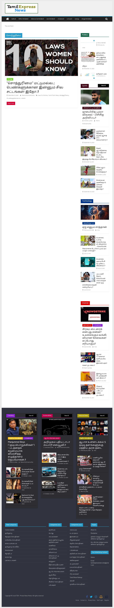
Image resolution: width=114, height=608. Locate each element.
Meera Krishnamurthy (28, 95)
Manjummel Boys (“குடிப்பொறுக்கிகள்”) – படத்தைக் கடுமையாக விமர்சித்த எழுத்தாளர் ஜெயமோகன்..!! (21, 451)
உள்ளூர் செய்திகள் (87, 19)
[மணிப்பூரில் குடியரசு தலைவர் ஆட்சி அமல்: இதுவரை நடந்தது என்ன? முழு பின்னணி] (84, 456)
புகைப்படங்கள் (10, 560)
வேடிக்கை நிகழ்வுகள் (57, 568)
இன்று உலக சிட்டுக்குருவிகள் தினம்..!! (101, 375)
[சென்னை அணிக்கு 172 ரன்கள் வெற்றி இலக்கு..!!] (88, 179)
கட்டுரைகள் (61, 19)
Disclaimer (94, 533)
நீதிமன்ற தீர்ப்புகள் (56, 565)
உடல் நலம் (69, 19)
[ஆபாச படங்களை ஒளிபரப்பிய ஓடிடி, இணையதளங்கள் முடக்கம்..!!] (88, 353)
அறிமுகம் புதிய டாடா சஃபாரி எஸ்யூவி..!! (57, 443)
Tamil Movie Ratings (76, 577)
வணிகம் (52, 546)
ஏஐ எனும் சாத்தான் (94, 227)
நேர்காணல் (74, 547)
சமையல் (73, 530)
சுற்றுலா (52, 561)
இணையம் (87, 325)
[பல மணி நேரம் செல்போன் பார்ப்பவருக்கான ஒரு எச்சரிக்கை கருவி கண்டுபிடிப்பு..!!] (88, 273)
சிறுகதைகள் (75, 540)
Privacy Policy (91, 600)
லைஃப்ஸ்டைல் (11, 543)
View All (103, 86)
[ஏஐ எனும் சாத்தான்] (95, 206)
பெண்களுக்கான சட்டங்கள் (16, 98)
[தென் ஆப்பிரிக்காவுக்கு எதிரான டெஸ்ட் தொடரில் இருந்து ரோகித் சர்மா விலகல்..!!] (88, 147)
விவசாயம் (53, 552)
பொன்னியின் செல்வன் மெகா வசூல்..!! (28, 471)
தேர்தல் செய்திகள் (12, 537)
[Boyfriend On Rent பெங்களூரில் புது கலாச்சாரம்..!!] (13, 494)
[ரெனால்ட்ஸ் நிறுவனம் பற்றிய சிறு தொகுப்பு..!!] (49, 468)
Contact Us (83, 600)
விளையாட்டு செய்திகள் (37, 19)
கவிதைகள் (74, 560)
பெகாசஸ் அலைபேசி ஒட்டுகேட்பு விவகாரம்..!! (100, 262)
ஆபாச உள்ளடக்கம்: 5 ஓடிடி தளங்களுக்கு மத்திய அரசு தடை (92, 445)
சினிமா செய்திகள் (23, 19)
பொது (10, 79)
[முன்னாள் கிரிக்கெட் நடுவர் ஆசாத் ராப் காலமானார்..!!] (88, 130)
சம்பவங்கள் (53, 537)
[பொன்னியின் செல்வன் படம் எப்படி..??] (13, 480)
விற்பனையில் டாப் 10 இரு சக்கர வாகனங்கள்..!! (63, 458)
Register (106, 600)
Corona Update (9, 530)
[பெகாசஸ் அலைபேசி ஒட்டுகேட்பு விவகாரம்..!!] (88, 258)
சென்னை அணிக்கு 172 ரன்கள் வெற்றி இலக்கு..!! (101, 184)
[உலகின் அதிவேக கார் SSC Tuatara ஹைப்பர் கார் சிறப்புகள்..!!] (49, 482)
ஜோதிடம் (8, 554)
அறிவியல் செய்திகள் (78, 554)
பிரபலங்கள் (74, 574)
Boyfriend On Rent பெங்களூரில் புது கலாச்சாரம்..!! (28, 497)
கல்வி (72, 581)
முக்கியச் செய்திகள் (77, 584)
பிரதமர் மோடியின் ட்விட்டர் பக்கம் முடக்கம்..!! (100, 390)
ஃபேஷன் (52, 585)
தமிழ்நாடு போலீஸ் (12, 547)
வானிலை (53, 549)
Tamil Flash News (53, 95)
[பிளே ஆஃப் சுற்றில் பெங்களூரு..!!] (88, 166)
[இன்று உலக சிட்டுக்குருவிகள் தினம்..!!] (88, 372)
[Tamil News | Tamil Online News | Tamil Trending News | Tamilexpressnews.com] (7, 19)
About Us (93, 530)
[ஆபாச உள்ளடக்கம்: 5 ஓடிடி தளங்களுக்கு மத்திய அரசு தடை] (92, 420)
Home (77, 600)
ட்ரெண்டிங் (97, 325)
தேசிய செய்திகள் (86, 438)
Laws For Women (43, 95)
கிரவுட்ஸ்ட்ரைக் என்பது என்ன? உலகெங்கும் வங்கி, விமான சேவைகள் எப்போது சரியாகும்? (94, 336)
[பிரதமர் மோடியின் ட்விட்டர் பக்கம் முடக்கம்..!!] (88, 385)
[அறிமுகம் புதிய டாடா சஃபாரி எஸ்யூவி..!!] (57, 420)
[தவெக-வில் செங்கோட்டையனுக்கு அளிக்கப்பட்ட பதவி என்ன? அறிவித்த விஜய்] (88, 44)
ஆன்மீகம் (52, 575)
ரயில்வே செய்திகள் (12, 540)
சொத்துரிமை (64, 95)
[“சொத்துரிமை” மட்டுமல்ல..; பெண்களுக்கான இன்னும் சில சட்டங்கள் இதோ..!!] (41, 40)
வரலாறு (77, 19)
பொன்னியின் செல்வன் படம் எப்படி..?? (27, 483)
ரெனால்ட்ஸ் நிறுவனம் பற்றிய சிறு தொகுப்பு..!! (62, 472)
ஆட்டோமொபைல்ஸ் (52, 438)
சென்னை (9, 550)
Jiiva (98, 230)
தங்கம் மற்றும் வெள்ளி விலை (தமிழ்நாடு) (99, 538)
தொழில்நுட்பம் (88, 223)
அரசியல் (13, 19)
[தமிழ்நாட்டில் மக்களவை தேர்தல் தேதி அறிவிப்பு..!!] (88, 65)
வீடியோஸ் (74, 571)
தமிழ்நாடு (8, 533)
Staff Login (100, 600)
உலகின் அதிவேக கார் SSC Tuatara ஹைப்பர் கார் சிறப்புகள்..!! (62, 487)
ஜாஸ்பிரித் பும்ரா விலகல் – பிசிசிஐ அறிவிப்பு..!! (93, 115)
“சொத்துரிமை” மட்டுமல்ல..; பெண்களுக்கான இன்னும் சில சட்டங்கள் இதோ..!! (35, 87)
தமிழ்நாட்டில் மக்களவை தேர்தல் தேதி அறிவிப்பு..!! (101, 68)
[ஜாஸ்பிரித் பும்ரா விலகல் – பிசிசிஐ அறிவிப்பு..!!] (95, 91)
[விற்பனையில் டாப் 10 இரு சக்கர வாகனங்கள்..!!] (49, 453)
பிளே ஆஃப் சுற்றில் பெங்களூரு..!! (101, 169)
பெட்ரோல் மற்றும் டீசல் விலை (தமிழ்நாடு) (99, 543)
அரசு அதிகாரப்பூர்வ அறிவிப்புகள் (56, 541)
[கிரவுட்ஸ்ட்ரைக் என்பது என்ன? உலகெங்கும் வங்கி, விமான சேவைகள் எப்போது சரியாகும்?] (95, 308)
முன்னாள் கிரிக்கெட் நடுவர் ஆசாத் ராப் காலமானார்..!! (101, 135)
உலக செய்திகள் (51, 19)
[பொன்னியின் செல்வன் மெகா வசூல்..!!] (13, 468)
